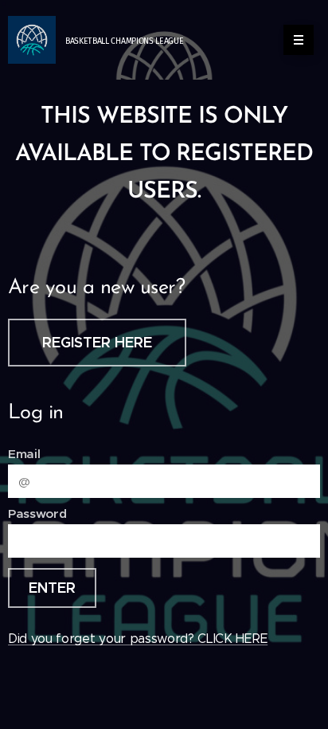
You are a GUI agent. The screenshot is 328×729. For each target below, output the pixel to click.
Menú (298, 40)
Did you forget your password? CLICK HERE (137, 638)
